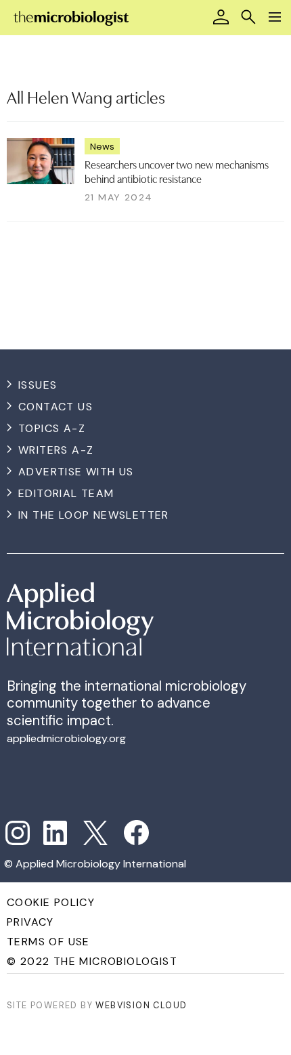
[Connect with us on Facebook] (136, 832)
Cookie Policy (51, 902)
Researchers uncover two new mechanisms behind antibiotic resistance (177, 170)
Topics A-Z (51, 428)
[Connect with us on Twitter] (95, 833)
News (102, 146)
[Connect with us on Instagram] (17, 833)
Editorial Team (66, 493)
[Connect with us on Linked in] (55, 833)
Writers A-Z (55, 450)
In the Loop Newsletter (93, 515)
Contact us (55, 407)
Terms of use (48, 941)
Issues (37, 385)
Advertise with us (76, 472)
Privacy (30, 922)
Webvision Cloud (141, 1005)
